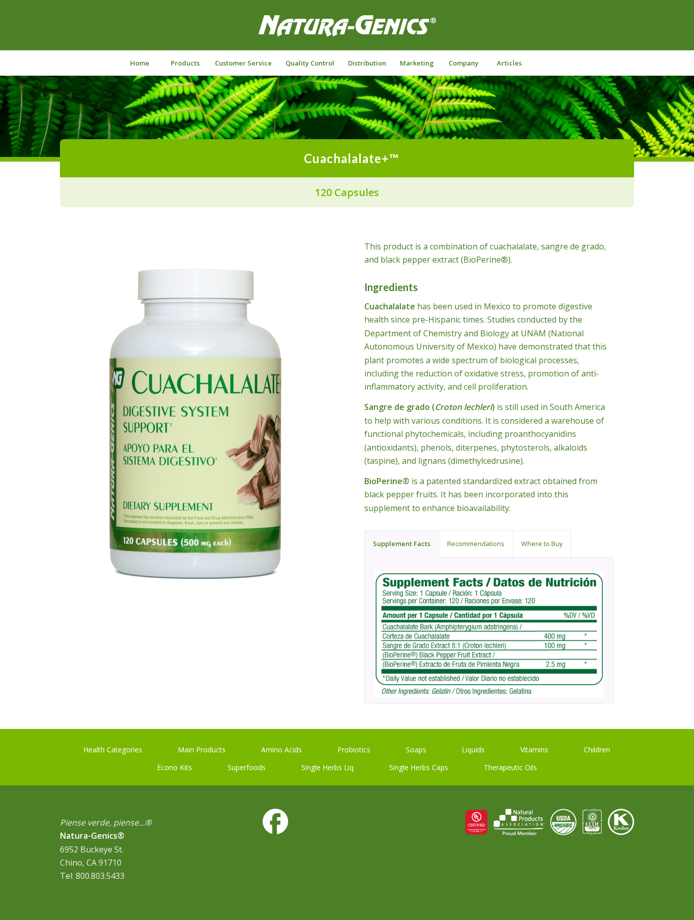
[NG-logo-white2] (347, 32)
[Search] (554, 63)
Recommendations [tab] (475, 543)
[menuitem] (139, 63)
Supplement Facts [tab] (401, 543)
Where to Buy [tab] (541, 543)
